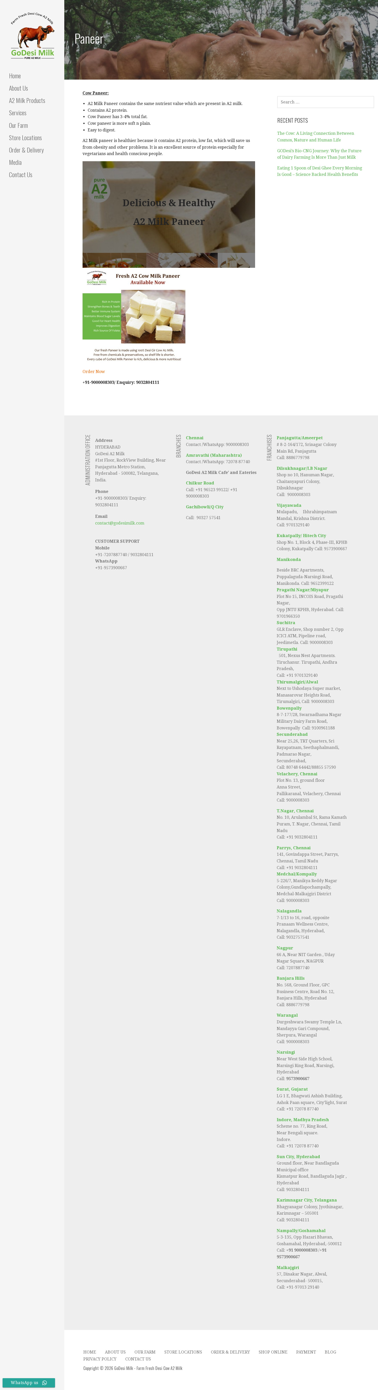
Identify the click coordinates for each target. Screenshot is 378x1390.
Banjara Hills (291, 978)
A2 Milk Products (27, 100)
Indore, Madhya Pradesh (303, 1119)
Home (15, 75)
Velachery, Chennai (297, 774)
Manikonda (289, 559)
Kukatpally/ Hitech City (301, 535)
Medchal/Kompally (297, 874)
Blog (330, 1352)
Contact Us (20, 174)
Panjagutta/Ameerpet (300, 437)
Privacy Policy (99, 1359)
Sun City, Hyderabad (298, 1156)
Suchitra (286, 622)
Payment (306, 1352)
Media (15, 162)
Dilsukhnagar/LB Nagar (302, 468)
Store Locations (25, 137)
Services (17, 112)
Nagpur (285, 948)
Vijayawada (289, 505)
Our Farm (18, 125)
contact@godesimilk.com (119, 523)
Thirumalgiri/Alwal (297, 682)
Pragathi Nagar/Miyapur (303, 589)
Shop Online (273, 1352)
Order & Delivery (26, 149)
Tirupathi (287, 649)
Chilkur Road (200, 483)
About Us (18, 87)
